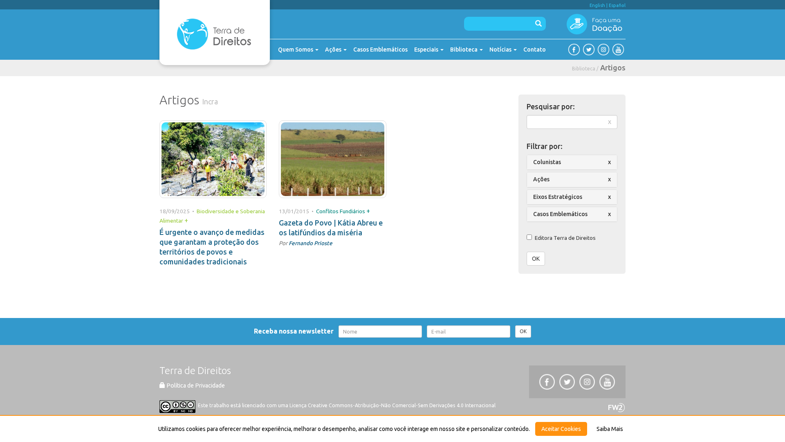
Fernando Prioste (310, 243)
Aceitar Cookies (561, 429)
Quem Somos (296, 49)
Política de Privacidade (195, 385)
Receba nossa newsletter (295, 331)
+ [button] (186, 220)
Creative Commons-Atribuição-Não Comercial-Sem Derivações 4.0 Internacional (402, 405)
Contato (534, 49)
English (597, 5)
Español (617, 5)
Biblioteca (464, 49)
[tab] (572, 162)
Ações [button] (541, 179)
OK (536, 258)
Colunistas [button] (547, 162)
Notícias (501, 49)
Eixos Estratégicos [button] (557, 197)
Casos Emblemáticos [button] (560, 214)
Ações (334, 49)
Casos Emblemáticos (380, 49)
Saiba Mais (610, 429)
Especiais (427, 49)
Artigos (613, 67)
